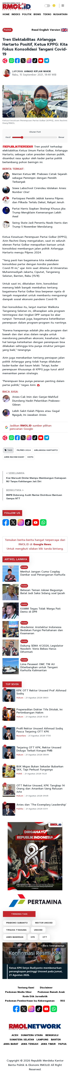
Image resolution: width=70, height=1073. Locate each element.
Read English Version (46, 30)
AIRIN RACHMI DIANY (14, 457)
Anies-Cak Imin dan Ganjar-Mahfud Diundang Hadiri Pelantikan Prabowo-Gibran (36, 401)
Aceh (15, 1035)
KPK (33, 937)
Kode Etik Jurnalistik (35, 996)
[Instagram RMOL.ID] (20, 522)
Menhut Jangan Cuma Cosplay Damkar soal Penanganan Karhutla (42, 573)
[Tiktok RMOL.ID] (28, 522)
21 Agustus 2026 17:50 (39, 735)
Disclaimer (46, 987)
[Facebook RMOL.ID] (5, 522)
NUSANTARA (60, 14)
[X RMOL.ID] (13, 522)
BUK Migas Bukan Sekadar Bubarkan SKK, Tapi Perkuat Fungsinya (39, 768)
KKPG (30, 457)
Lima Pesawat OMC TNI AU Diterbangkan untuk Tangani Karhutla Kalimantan (39, 667)
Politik (7, 30)
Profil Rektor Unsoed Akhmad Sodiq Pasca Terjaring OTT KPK (39, 730)
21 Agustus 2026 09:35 (37, 795)
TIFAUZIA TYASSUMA (16, 929)
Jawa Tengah (29, 1044)
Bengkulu (51, 1035)
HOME (6, 14)
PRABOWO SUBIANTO (17, 922)
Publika (19, 808)
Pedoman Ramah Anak (51, 992)
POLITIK (27, 14)
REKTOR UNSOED (44, 922)
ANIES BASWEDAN (14, 937)
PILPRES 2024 (24, 450)
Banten (56, 1039)
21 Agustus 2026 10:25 (37, 716)
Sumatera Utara (32, 1035)
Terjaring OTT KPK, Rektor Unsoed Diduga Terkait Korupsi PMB (38, 749)
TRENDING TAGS (19, 914)
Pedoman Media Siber (18, 992)
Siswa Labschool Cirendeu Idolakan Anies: (39, 190)
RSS (62, 1001)
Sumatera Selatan (22, 1039)
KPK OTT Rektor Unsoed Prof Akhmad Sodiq (41, 692)
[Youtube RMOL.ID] (35, 522)
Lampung (42, 1039)
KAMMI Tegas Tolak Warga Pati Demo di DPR (40, 610)
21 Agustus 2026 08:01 (37, 697)
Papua (62, 1044)
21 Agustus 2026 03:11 (37, 808)
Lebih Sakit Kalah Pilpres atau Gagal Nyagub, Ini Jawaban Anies (36, 413)
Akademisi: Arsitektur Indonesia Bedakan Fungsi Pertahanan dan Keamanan (41, 630)
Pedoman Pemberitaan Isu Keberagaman (30, 1001)
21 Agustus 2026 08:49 (37, 754)
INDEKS (16, 14)
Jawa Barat (10, 1044)
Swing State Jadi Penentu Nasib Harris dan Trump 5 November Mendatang (40, 225)
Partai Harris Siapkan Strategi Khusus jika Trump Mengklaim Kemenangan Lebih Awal (38, 212)
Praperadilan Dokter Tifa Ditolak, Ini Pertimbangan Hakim (39, 711)
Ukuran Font (35, 131)
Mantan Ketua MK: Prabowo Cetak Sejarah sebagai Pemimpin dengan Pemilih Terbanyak (39, 178)
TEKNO (47, 14)
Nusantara (21, 735)
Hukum (19, 697)
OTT (44, 937)
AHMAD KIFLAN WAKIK (37, 71)
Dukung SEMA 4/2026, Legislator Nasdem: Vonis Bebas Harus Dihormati (41, 649)
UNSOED (38, 929)
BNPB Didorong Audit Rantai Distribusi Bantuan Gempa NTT (34, 496)
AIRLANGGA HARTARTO (46, 450)
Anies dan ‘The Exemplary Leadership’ (41, 804)
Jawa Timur (48, 1044)
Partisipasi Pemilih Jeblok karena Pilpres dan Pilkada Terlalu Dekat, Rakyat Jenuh (38, 200)
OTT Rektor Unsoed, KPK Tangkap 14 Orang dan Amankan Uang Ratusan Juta (40, 788)
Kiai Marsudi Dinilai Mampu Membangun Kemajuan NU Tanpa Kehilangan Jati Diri (36, 479)
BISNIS (37, 14)
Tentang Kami (26, 987)
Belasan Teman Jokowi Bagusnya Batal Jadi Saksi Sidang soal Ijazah (42, 592)
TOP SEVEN (12, 684)
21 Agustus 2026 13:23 (36, 773)
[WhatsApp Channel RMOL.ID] (43, 522)
